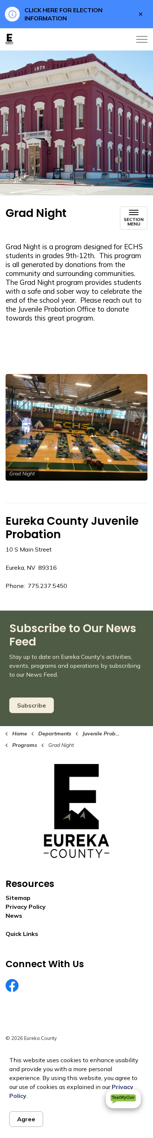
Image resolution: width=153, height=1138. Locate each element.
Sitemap (18, 897)
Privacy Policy (26, 906)
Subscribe (31, 705)
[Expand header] (142, 39)
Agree (26, 1119)
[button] (76, 427)
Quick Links (22, 933)
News (14, 915)
